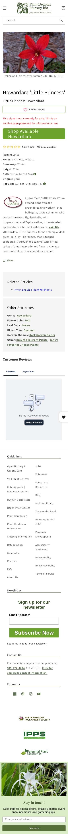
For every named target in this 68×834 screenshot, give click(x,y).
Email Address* (19, 614)
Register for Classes (18, 507)
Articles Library (44, 503)
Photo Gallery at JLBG (45, 522)
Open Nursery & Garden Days (16, 468)
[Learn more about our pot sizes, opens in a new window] (44, 184)
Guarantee (13, 553)
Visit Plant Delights (18, 478)
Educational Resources (42, 485)
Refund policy (15, 544)
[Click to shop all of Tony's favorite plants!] (13, 203)
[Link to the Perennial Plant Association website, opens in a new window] (34, 754)
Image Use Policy (45, 565)
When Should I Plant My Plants (33, 289)
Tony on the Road (45, 511)
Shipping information (19, 536)
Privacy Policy (43, 557)
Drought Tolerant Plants (32, 339)
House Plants (30, 344)
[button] (5, 8)
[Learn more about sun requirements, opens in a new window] (34, 174)
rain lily (54, 227)
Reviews (12, 561)
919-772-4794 (16, 668)
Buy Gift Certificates (18, 499)
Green (26, 325)
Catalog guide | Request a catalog (17, 489)
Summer (29, 330)
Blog (38, 495)
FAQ (9, 569)
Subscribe (34, 828)
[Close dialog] (65, 764)
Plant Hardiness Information (16, 526)
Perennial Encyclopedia (43, 534)
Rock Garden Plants (42, 335)
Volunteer (41, 474)
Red (27, 320)
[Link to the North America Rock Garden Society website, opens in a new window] (34, 720)
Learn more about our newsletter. (27, 643)
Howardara (24, 315)
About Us (12, 577)
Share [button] (10, 260)
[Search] (61, 20)
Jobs (38, 466)
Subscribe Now (34, 633)
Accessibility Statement (42, 547)
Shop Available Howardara (23, 133)
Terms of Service (44, 573)
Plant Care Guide (17, 516)
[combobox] (34, 20)
